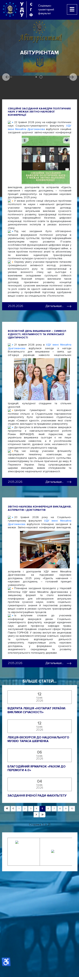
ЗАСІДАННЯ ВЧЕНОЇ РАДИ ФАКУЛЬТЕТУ (37, 796)
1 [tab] (36, 76)
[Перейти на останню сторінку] (42, 814)
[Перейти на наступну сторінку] (36, 814)
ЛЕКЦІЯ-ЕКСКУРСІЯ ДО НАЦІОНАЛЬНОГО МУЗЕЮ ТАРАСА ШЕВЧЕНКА (38, 739)
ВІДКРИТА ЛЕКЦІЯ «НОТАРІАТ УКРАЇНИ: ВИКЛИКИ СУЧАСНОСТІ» (36, 710)
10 (72, 808)
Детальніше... (54, 306)
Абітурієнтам (39, 52)
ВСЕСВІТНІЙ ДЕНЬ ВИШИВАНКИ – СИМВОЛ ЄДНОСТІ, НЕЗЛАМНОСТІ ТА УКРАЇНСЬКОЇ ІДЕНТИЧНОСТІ (37, 334)
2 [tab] (41, 76)
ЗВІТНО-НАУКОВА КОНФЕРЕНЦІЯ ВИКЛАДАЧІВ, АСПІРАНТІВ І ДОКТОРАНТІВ (39, 508)
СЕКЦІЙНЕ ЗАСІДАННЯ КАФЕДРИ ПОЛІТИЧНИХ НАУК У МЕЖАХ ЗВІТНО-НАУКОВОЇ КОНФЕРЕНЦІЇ (39, 112)
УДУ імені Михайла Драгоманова (39, 127)
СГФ (31, 9)
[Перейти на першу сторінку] (7, 808)
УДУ (22, 9)
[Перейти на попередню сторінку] (13, 808)
